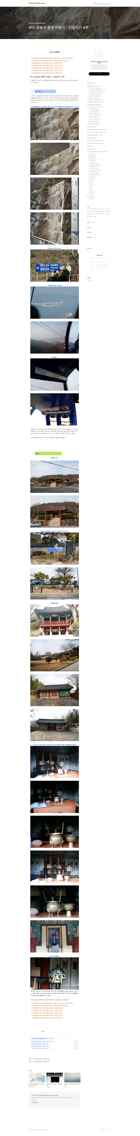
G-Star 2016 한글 (94, 108)
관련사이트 (103, 1129)
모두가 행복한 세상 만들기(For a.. (97, 91)
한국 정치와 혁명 (91, 127)
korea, (94, 211)
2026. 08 (99, 255)
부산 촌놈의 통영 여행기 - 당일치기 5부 (39, 1042)
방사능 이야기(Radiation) (95, 96)
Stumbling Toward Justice (105, 1126)
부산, (88, 209)
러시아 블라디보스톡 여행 (95, 165)
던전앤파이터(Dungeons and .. (96, 106)
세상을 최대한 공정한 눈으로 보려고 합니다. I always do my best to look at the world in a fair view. (52, 1098)
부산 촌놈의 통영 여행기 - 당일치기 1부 (39, 1048)
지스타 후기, (103, 209)
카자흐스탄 (92, 176)
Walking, (99, 211)
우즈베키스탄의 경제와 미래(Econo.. (97, 89)
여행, (88, 216)
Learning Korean (92, 138)
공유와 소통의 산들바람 (106, 1122)
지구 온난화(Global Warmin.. (96, 92)
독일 (90, 189)
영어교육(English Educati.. (95, 88)
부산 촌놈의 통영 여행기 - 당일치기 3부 (39, 1044)
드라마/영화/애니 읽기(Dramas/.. (96, 140)
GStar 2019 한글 (93, 116)
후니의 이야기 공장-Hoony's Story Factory (38, 3)
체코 (90, 187)
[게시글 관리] (37, 1031)
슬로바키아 (92, 192)
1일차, (95, 216)
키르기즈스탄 (92, 178)
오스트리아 (92, 191)
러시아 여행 (92, 162)
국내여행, (95, 209)
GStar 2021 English (94, 122)
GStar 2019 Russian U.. (95, 119)
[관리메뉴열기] (137, 3)
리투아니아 (92, 184)
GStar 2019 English (94, 118)
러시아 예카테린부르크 (94, 171)
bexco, (91, 216)
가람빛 (102, 1119)
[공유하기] (35, 1031)
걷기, (88, 211)
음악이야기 (90, 146)
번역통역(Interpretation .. (94, 135)
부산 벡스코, (101, 214)
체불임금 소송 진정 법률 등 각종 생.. (97, 99)
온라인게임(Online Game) (94, 104)
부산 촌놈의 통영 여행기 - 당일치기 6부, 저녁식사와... (42, 1041)
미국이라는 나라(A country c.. (96, 94)
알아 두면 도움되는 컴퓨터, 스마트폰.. (97, 132)
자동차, (97, 214)
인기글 (93, 222)
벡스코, (91, 211)
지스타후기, (107, 214)
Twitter (96, 237)
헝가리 (91, 194)
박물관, (108, 209)
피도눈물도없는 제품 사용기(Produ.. (96, 129)
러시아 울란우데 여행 (94, 166)
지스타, (93, 214)
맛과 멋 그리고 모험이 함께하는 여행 (38, 1038)
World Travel (91, 196)
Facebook (89, 237)
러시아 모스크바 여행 (94, 173)
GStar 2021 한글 (93, 121)
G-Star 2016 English (94, 110)
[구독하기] (137, 568)
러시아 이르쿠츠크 (93, 168)
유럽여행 (91, 179)
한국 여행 (92, 153)
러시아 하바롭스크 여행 (94, 163)
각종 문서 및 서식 (93, 97)
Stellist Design (104, 1116)
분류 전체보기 (91, 83)
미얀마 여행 (92, 155)
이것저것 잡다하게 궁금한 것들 (95, 143)
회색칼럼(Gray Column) (94, 86)
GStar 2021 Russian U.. (95, 124)
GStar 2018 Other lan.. (95, 114)
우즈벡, (99, 209)
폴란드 (91, 186)
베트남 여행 (92, 160)
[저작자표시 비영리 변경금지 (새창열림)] (48, 1031)
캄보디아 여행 (93, 158)
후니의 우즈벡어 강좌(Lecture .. (95, 101)
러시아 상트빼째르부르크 (95, 174)
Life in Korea (91, 149)
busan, (103, 211)
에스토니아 (92, 181)
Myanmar (92, 198)
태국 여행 (92, 157)
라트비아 (91, 183)
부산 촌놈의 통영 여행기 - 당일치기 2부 (39, 1046)
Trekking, (89, 214)
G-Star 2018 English (94, 113)
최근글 (88, 222)
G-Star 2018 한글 (94, 111)
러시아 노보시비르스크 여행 (95, 170)
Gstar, (91, 209)
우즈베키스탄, (108, 211)
